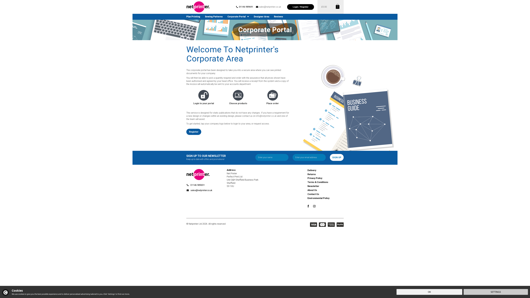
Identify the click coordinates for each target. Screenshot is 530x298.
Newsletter (313, 186)
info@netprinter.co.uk (266, 116)
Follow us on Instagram (314, 206)
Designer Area (261, 16)
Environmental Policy (318, 198)
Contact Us (313, 194)
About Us (312, 190)
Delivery (312, 170)
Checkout (324, 7)
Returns (312, 174)
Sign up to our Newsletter (206, 157)
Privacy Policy (315, 178)
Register (193, 131)
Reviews (278, 16)
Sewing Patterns (214, 16)
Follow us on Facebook (308, 206)
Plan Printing (193, 16)
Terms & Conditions (318, 182)
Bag (337, 7)
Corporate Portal (236, 16)
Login (295, 7)
